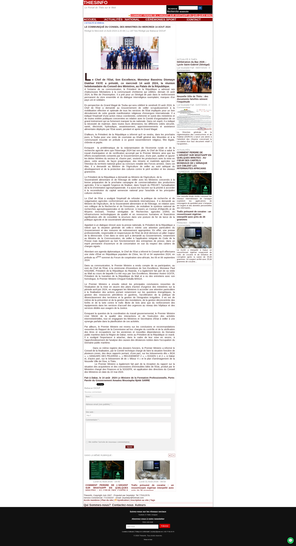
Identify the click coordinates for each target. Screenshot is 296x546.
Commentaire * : (93, 420)
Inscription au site (140, 500)
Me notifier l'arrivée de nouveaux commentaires (109, 442)
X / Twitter (148, 514)
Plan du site (107, 500)
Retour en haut (148, 539)
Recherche (173, 9)
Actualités (113, 19)
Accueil (90, 19)
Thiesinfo (95, 2)
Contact (194, 19)
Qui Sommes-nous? (98, 505)
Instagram (154, 514)
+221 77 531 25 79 (169, 531)
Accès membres (92, 500)
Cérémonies (155, 19)
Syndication (123, 500)
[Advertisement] (195, 39)
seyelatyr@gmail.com (157, 531)
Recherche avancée (178, 11)
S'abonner (164, 526)
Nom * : (89, 396)
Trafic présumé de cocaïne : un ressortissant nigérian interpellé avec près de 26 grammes (152, 487)
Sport (171, 19)
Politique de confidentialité (142, 531)
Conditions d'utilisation (128, 531)
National (132, 19)
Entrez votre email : (148, 522)
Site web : (90, 412)
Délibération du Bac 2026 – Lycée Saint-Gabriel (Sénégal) (193, 63)
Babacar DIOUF (158, 31)
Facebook (142, 514)
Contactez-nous (123, 505)
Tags (152, 500)
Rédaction (182, 223)
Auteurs (140, 505)
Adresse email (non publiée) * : (99, 404)
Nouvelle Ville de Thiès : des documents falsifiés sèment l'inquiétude (192, 99)
